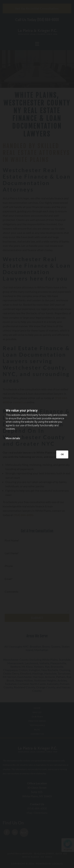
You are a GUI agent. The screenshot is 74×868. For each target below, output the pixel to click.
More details (13, 438)
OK (62, 454)
